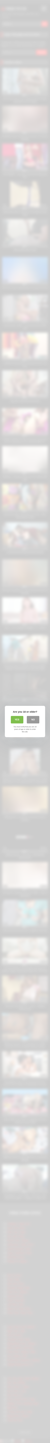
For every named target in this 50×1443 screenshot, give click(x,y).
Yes (17, 719)
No (33, 719)
